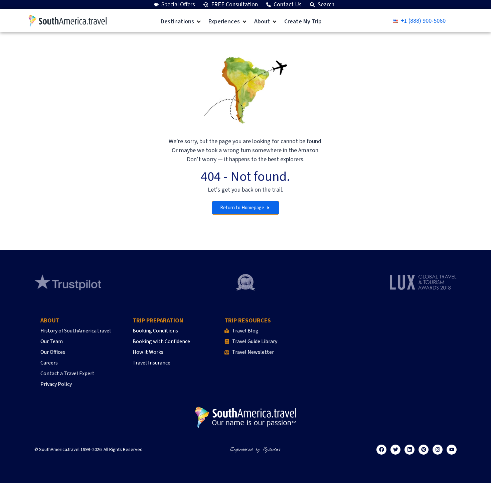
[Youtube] (452, 450)
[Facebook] (381, 450)
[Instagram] (438, 450)
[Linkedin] (409, 450)
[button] (181, 21)
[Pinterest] (424, 450)
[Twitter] (395, 450)
